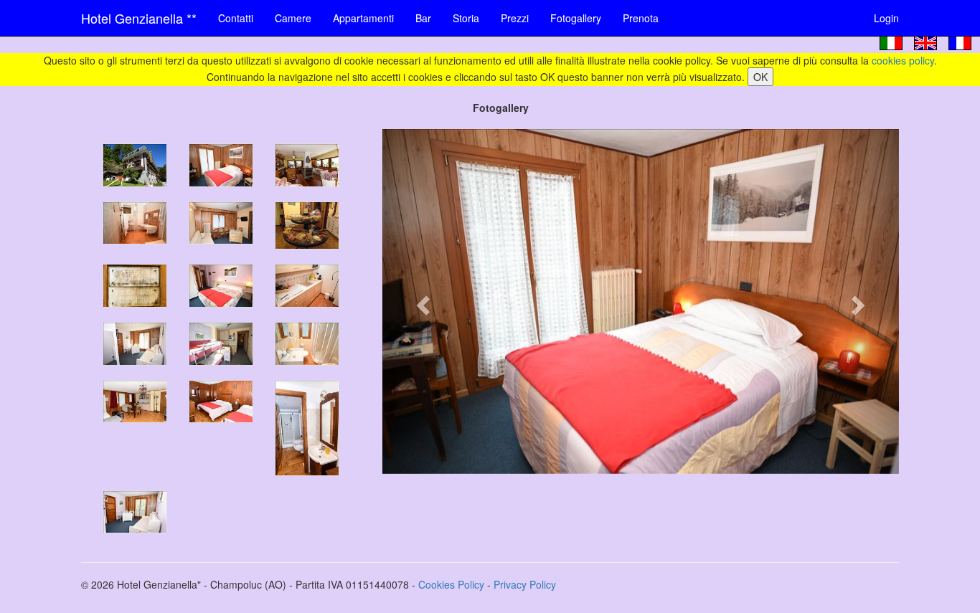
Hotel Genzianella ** (139, 18)
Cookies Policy (451, 584)
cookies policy (903, 60)
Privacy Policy (525, 584)
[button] (421, 301)
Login (886, 18)
